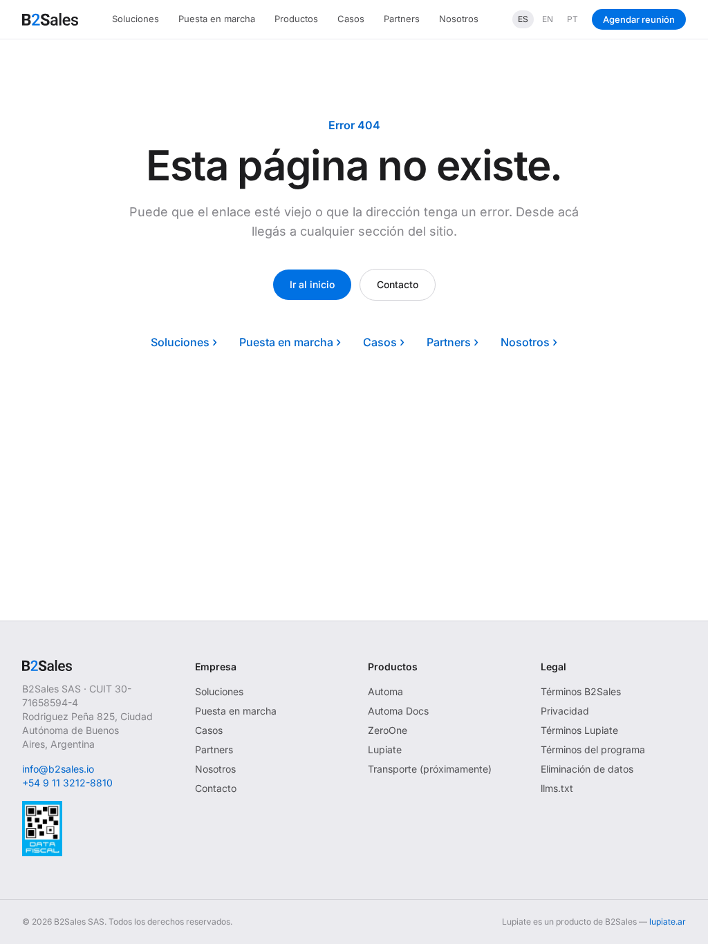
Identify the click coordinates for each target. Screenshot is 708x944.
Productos (296, 18)
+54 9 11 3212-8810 (67, 783)
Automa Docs (398, 711)
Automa (385, 691)
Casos (350, 18)
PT (572, 19)
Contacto (397, 284)
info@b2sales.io (58, 769)
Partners (402, 18)
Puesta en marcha (216, 18)
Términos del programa (593, 749)
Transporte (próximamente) (430, 769)
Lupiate (385, 749)
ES (523, 19)
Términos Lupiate (579, 730)
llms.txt (557, 788)
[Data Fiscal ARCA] (42, 828)
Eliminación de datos (587, 769)
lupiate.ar (667, 921)
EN (547, 19)
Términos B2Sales (581, 691)
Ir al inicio (312, 284)
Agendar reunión (639, 19)
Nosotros (458, 18)
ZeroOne (387, 730)
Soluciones (135, 18)
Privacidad (565, 711)
